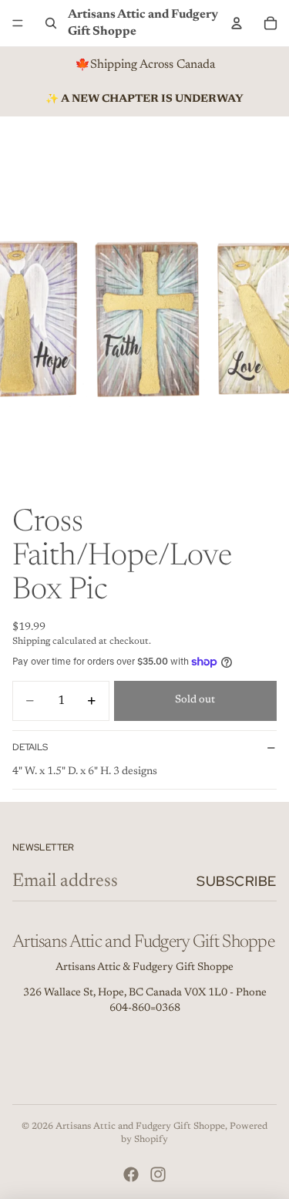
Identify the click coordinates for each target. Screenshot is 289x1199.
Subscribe (237, 881)
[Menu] (17, 23)
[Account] (237, 23)
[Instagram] (158, 1174)
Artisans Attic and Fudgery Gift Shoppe (140, 1126)
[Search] (51, 23)
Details (30, 747)
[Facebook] (131, 1174)
